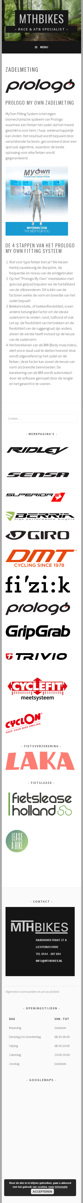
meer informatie (58, 1186)
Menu (44, 47)
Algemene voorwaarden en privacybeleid (32, 992)
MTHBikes (41, 18)
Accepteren (42, 1191)
